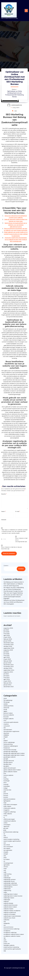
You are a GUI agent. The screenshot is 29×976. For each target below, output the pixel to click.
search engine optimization (12, 841)
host (5, 777)
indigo (6, 788)
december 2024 (9, 664)
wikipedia (7, 923)
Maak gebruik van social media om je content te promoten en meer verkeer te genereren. (16, 234)
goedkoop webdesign (10, 751)
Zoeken (6, 565)
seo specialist (8, 850)
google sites (7, 764)
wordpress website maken (12, 936)
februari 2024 (8, 683)
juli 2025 (6, 652)
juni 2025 (6, 653)
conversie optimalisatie (11, 722)
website (6, 901)
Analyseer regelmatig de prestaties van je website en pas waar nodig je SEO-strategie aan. (16, 239)
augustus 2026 (8, 628)
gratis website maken (10, 771)
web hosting (7, 874)
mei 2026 (6, 633)
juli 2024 (6, 674)
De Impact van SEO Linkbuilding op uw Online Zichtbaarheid (14, 588)
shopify (6, 852)
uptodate (7, 865)
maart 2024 (7, 681)
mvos (5, 815)
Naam (3, 511)
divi (5, 727)
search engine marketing (11, 839)
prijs (5, 830)
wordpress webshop (10, 932)
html (5, 782)
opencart (6, 826)
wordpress (7, 930)
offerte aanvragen (9, 819)
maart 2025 (7, 659)
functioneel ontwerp (10, 749)
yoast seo (7, 943)
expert (6, 740)
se (4, 834)
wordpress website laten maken (14, 934)
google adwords (9, 760)
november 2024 (9, 666)
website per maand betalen (12, 916)
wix (5, 925)
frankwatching (8, 744)
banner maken (8, 713)
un (4, 861)
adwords (6, 707)
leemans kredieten (9, 799)
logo (5, 802)
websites (6, 919)
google (6, 759)
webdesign (7, 877)
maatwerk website (9, 808)
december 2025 (8, 642)
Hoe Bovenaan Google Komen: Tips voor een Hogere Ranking (13, 592)
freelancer (7, 748)
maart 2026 (7, 637)
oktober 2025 (8, 646)
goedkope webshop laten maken (14, 755)
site (5, 855)
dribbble (6, 735)
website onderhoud (10, 912)
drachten (6, 733)
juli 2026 (6, 630)
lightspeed (7, 801)
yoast (5, 941)
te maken (7, 859)
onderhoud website (10, 821)
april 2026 (7, 635)
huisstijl (6, 784)
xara (5, 940)
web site (6, 876)
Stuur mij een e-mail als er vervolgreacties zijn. (21, 539)
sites (5, 857)
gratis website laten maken (12, 770)
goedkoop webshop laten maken (14, 753)
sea (5, 835)
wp (4, 938)
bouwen (6, 717)
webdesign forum (9, 881)
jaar (5, 791)
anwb (5, 709)
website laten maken (10, 907)
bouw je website (9, 715)
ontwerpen (7, 824)
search (6, 837)
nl (4, 817)
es (4, 738)
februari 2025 (8, 661)
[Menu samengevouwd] (26, 10)
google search (8, 762)
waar (5, 868)
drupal (6, 737)
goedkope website (9, 757)
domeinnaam (8, 729)
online (5, 823)
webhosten (7, 888)
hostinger (7, 781)
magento (6, 810)
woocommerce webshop (11, 929)
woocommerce (8, 927)
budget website (9, 718)
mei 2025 (6, 655)
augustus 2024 (8, 672)
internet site (7, 790)
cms (5, 720)
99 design (7, 702)
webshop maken (9, 898)
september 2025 (9, 648)
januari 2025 (7, 663)
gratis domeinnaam (10, 768)
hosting (6, 779)
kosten (6, 797)
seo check (7, 845)
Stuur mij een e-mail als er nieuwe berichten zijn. (11, 548)
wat (5, 870)
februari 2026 (8, 639)
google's (6, 766)
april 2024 (7, 679)
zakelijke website (9, 945)
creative (6, 724)
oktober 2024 (8, 668)
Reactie (4, 494)
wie (5, 921)
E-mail (17, 511)
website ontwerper (9, 914)
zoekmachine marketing (11, 947)
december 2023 (9, 686)
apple (5, 711)
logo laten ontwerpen (10, 804)
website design (8, 903)
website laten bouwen (10, 905)
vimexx (6, 866)
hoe (5, 773)
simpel (6, 854)
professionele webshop (11, 832)
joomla (6, 793)
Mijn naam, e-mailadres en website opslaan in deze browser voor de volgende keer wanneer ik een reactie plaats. (15, 531)
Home (14, 89)
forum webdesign (9, 742)
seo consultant (8, 846)
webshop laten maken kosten (13, 896)
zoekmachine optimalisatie (12, 949)
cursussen (7, 726)
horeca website (8, 775)
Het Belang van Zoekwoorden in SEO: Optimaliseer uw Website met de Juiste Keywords (14, 583)
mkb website (8, 813)
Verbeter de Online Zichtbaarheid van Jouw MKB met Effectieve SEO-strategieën (14, 602)
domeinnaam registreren (11, 731)
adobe (6, 704)
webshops (7, 899)
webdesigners (8, 887)
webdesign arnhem (10, 879)
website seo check (9, 918)
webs (5, 892)
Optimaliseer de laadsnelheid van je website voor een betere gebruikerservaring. (16, 224)
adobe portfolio (8, 706)
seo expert (7, 848)
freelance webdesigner (11, 746)
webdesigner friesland (10, 885)
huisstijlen (7, 786)
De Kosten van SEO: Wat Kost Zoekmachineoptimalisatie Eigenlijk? (13, 596)
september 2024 (9, 670)
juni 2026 (6, 632)
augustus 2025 (8, 650)
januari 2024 (7, 685)
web (5, 872)
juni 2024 (6, 675)
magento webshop (10, 812)
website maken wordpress (12, 910)
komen (6, 795)
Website (3, 519)
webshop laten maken (11, 894)
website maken (8, 908)
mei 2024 (7, 677)
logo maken (7, 806)
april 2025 (7, 657)
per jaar (6, 828)
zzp (5, 951)
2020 (5, 698)
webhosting (7, 890)
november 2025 (8, 644)
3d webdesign (8, 700)
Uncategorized (8, 863)
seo (15, 111)
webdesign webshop (10, 883)
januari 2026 (7, 641)
